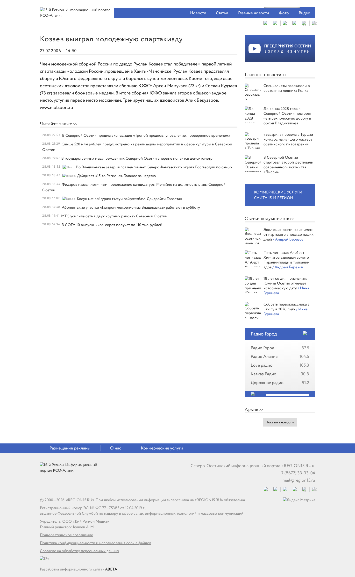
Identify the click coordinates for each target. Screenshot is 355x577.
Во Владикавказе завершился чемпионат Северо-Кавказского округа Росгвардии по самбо (154, 167)
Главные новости (253, 13)
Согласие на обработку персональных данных (79, 551)
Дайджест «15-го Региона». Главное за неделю (116, 176)
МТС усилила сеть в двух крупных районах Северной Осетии (114, 216)
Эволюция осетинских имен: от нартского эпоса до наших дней (288, 234)
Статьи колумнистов (267, 218)
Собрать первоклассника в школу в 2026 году (286, 307)
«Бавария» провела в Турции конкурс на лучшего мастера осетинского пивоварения (288, 139)
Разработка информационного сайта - (78, 569)
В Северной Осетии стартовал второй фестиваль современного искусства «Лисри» (288, 165)
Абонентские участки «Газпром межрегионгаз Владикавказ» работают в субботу (131, 207)
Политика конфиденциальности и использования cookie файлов (95, 543)
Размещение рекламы (70, 448)
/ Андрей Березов (288, 239)
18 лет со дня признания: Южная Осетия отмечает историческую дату (285, 283)
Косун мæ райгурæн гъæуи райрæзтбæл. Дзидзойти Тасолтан (129, 199)
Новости (198, 13)
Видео (305, 13)
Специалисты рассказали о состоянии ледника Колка (286, 88)
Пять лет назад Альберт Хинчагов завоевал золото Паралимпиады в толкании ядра (286, 260)
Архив (251, 409)
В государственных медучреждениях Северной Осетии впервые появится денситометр (137, 158)
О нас (115, 448)
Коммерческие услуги (162, 448)
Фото (284, 13)
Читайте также (56, 123)
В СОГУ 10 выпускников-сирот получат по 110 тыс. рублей (112, 225)
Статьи (222, 13)
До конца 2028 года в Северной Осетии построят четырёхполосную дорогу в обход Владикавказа (287, 116)
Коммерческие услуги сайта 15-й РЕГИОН (278, 195)
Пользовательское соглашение (66, 535)
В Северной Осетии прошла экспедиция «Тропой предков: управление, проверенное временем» (146, 135)
